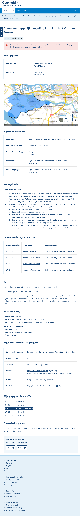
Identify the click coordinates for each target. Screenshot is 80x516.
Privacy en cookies (12, 480)
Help (8, 468)
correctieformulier (15, 431)
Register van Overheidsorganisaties (26, 16)
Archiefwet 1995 (11, 330)
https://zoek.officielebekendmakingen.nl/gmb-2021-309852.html (29, 322)
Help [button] (76, 10)
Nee (19, 448)
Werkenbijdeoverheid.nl (15, 510)
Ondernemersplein (13, 508)
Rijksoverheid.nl (12, 505)
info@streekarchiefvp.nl (36, 380)
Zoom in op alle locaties (66, 120)
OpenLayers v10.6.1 (58, 125)
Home (11, 16)
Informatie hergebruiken (15, 477)
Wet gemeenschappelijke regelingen (18, 332)
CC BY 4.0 (72, 125)
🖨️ (75, 120)
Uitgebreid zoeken (24, 10)
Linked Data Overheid (14, 494)
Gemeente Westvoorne (31, 270)
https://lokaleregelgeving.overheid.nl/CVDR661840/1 (24, 319)
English (8, 466)
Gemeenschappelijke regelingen (48, 16)
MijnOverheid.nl (12, 502)
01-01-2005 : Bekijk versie (15, 415)
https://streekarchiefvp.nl (36, 371)
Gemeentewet (10, 335)
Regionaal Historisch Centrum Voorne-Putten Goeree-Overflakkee (51, 352)
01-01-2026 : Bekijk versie (15, 401)
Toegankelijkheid (12, 482)
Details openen (1, 32)
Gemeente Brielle (29, 251)
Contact (9, 463)
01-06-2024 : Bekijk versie (15, 405)
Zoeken (9, 471)
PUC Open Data (11, 496)
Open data (10, 491)
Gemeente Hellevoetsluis (32, 257)
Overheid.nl (8, 11)
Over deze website (12, 460)
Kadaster (66, 125)
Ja (8, 448)
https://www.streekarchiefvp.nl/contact (41, 373)
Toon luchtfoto (61, 119)
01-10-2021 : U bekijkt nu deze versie (19, 408)
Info (48, 125)
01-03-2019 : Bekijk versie (15, 412)
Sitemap (9, 485)
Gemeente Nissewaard (31, 264)
